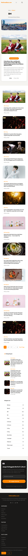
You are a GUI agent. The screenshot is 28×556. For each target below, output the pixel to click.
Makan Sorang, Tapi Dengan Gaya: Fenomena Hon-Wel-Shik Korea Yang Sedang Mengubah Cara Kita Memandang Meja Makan (13, 288)
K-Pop (6, 131)
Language (9, 438)
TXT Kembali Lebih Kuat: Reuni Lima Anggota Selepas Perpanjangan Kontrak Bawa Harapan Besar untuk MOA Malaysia (13, 185)
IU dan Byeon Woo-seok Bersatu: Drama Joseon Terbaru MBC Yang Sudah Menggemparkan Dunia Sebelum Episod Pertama (13, 63)
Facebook (3, 537)
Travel (8, 448)
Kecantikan (7, 232)
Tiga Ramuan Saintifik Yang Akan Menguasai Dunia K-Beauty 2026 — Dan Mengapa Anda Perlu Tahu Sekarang (13, 314)
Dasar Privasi (4, 529)
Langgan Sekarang (15, 481)
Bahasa (8, 405)
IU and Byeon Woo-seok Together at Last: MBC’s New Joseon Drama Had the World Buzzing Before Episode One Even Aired (17, 362)
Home (9, 10)
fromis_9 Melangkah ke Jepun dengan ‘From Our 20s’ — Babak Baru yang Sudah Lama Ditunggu (14, 210)
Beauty (8, 408)
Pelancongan (10, 445)
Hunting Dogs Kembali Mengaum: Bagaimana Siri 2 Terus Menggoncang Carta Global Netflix (13, 159)
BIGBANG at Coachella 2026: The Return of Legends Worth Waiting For (17, 383)
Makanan (7, 258)
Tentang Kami (4, 525)
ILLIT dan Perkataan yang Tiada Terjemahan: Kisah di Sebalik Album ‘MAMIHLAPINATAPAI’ (13, 339)
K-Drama (7, 105)
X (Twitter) (3, 545)
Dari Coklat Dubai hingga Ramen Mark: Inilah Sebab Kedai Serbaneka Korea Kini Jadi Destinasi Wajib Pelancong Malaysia (13, 262)
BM (4, 105)
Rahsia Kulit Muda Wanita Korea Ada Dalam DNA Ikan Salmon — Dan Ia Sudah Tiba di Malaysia (13, 236)
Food (8, 418)
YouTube (3, 543)
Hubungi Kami (4, 527)
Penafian (3, 530)
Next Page (21, 347)
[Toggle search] (22, 2)
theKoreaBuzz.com (6, 2)
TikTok (2, 541)
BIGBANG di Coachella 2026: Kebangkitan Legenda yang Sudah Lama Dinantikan (13, 134)
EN (11, 358)
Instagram (3, 539)
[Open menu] (16, 2)
